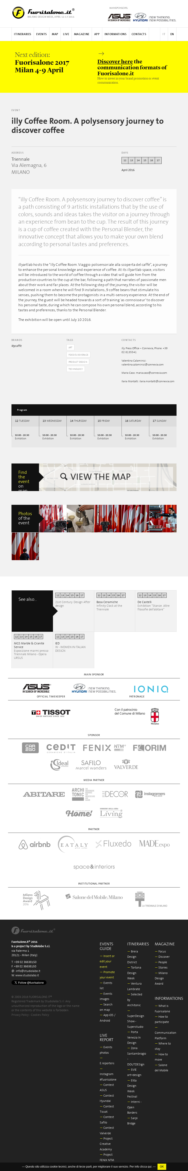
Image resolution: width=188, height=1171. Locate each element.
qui (150, 1166)
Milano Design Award (161, 979)
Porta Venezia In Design (134, 1038)
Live (66, 34)
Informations (116, 34)
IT (164, 34)
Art (70, 347)
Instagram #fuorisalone (108, 1074)
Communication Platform (165, 1033)
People (161, 962)
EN (172, 34)
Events (41, 34)
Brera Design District (132, 957)
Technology (76, 369)
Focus (160, 951)
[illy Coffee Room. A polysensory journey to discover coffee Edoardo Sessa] (108, 518)
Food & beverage (78, 355)
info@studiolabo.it (28, 971)
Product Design (78, 362)
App (97, 34)
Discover (162, 957)
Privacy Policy (20, 1015)
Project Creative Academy (106, 1144)
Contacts (139, 34)
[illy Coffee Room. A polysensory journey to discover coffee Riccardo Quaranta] (53, 518)
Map (55, 34)
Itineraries (22, 34)
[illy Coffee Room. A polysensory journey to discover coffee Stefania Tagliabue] (80, 518)
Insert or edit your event (107, 962)
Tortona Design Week (134, 973)
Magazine (81, 34)
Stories (161, 967)
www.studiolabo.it (27, 975)
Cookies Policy (40, 1015)
